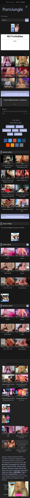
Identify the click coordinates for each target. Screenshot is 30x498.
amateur (20, 126)
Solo (11, 134)
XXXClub (4, 458)
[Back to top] (25, 493)
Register (23, 2)
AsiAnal (4, 457)
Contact (6, 489)
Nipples (24, 130)
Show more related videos (15, 216)
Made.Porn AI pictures (8, 460)
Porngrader (11, 458)
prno (12, 478)
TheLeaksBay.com (7, 462)
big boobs (7, 130)
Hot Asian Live (19, 476)
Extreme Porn (19, 460)
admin (17, 120)
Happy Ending (10, 476)
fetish (16, 130)
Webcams (10, 126)
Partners (6, 485)
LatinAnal (10, 457)
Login (17, 2)
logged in (10, 227)
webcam (19, 134)
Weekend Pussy (20, 458)
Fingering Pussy (18, 462)
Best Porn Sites (18, 457)
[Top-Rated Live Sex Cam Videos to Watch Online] (12, 10)
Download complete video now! (16, 94)
